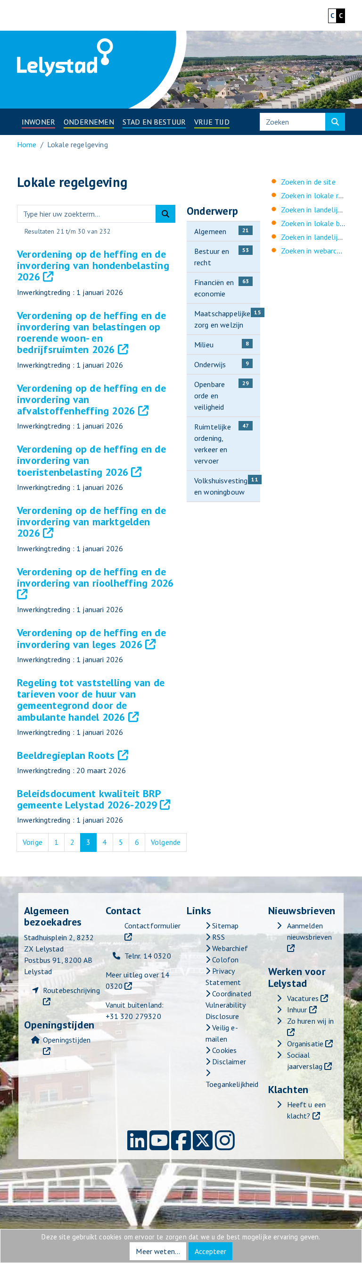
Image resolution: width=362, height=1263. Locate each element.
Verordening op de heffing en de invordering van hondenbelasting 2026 (93, 265)
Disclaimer (228, 1061)
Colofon (224, 959)
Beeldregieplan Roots (66, 755)
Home (27, 144)
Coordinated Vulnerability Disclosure (228, 1005)
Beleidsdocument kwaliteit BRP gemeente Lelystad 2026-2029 (89, 799)
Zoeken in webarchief (315, 250)
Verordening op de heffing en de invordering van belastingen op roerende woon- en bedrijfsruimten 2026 (91, 332)
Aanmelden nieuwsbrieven (309, 931)
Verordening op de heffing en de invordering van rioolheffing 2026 (95, 577)
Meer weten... (158, 1251)
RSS (217, 937)
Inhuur (297, 1009)
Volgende (169, 842)
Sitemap (224, 925)
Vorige (36, 842)
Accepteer (210, 1251)
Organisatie (305, 1043)
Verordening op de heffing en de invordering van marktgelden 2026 (91, 521)
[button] (38, 122)
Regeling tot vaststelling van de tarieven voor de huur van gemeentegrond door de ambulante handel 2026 (91, 700)
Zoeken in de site (308, 181)
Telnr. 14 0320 (147, 955)
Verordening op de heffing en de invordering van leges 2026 (91, 638)
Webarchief (229, 948)
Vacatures (303, 998)
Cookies (223, 1050)
